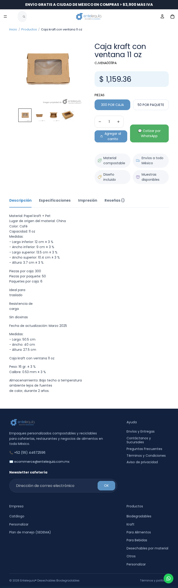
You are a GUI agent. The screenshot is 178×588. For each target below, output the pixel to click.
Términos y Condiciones (146, 455)
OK (106, 485)
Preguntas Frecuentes (144, 449)
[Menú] (5, 16)
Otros (131, 556)
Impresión (87, 200)
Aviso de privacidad (142, 462)
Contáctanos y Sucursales (139, 440)
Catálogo (16, 516)
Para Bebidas (137, 540)
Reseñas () (115, 200)
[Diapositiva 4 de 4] (68, 115)
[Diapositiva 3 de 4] (53, 115)
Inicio (13, 29)
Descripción (20, 200)
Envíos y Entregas (141, 431)
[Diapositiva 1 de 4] (25, 115)
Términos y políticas (154, 580)
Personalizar (19, 524)
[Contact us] (168, 578)
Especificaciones (55, 200)
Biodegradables (139, 516)
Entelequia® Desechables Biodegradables (49, 580)
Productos (29, 29)
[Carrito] (172, 16)
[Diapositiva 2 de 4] (39, 115)
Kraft (130, 524)
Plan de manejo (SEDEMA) (30, 532)
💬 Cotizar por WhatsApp (149, 133)
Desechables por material (147, 548)
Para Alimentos (139, 532)
